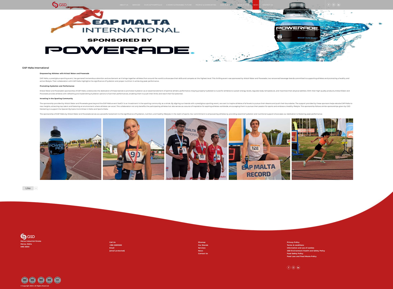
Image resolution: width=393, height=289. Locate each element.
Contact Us (203, 254)
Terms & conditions (295, 245)
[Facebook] (328, 4)
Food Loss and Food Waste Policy (302, 256)
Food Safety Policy (295, 254)
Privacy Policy (293, 242)
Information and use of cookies (300, 248)
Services (202, 248)
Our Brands (203, 245)
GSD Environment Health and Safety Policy (306, 251)
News (200, 251)
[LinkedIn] (338, 4)
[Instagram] (333, 4)
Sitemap (202, 242)
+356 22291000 (115, 245)
